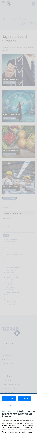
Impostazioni (10, 405)
